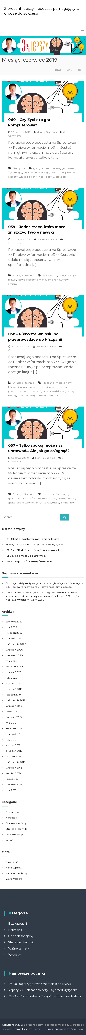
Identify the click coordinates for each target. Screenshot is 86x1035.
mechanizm (50, 275)
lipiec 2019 (12, 711)
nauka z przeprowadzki (34, 386)
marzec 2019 (13, 733)
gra (35, 168)
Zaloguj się (12, 861)
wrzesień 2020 (14, 649)
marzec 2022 (13, 638)
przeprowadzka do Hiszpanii (24, 391)
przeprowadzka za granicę (58, 391)
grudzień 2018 (14, 750)
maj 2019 (11, 722)
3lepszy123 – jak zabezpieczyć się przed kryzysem (34, 544)
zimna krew (68, 502)
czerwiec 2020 (14, 655)
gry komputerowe (34, 172)
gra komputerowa (49, 168)
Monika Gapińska (47, 132)
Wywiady (11, 840)
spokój (12, 502)
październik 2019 (15, 700)
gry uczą (51, 172)
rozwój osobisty (27, 279)
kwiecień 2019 (14, 728)
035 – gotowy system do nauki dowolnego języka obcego (39, 586)
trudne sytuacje (50, 502)
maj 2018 (11, 790)
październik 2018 (15, 762)
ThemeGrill (38, 1028)
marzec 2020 (14, 672)
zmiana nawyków (58, 279)
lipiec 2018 (12, 778)
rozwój (62, 172)
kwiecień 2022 (14, 632)
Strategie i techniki (23, 275)
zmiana (41, 279)
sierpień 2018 (13, 773)
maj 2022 (11, 627)
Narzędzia (19, 168)
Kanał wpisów (14, 867)
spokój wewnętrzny (28, 502)
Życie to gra (60, 176)
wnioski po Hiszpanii (49, 395)
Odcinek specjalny (16, 823)
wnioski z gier (27, 176)
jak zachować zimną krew (32, 498)
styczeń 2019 (13, 745)
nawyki (72, 275)
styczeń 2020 (14, 683)
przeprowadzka (58, 386)
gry (20, 172)
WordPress (76, 1028)
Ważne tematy (14, 834)
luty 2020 (11, 677)
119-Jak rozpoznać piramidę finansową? (29, 561)
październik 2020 (16, 644)
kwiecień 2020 (14, 666)
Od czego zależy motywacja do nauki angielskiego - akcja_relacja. (43, 583)
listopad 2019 (13, 694)
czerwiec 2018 (14, 784)
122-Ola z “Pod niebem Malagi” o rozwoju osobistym (36, 550)
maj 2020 (11, 660)
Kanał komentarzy (16, 873)
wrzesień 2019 (14, 705)
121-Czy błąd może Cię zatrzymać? (26, 555)
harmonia (49, 494)
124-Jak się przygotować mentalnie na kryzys (32, 538)
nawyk (63, 275)
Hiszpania (48, 382)
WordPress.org (14, 878)
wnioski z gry (44, 176)
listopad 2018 (13, 756)
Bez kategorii (13, 811)
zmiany (12, 283)
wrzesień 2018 (14, 767)
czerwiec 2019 (14, 717)
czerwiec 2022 (14, 621)
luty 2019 (11, 739)
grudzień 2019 (14, 688)
